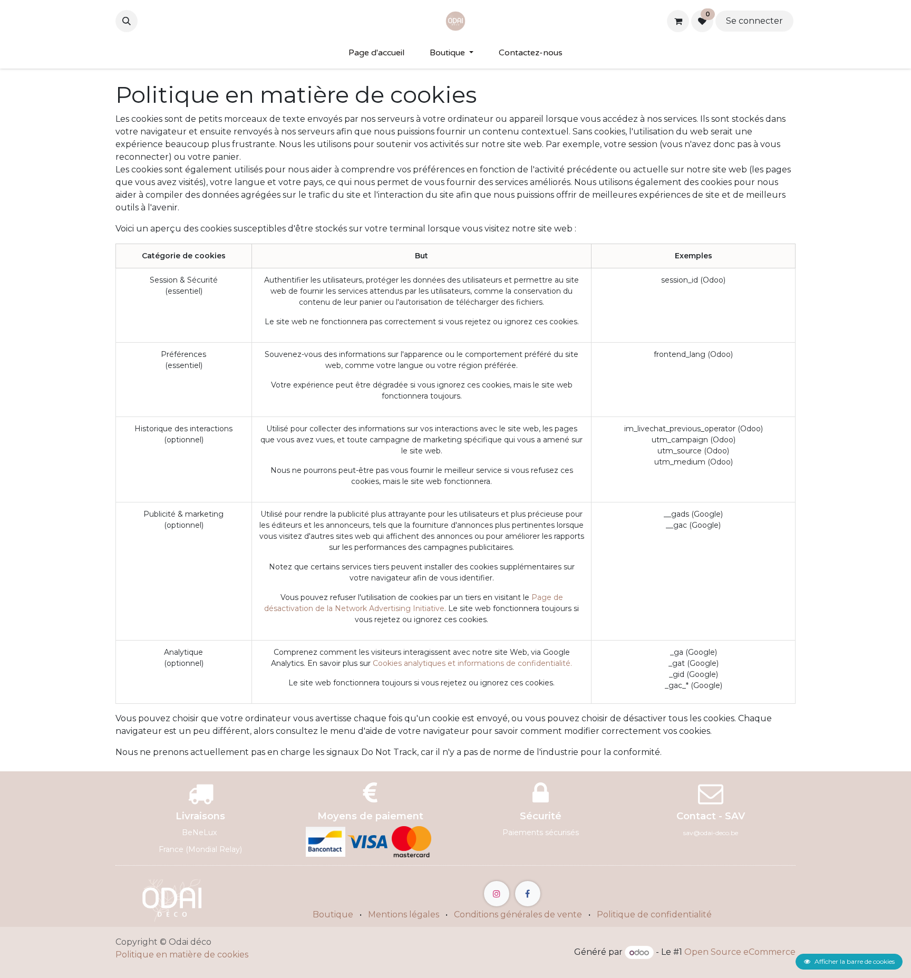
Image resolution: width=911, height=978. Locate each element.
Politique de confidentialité (654, 914)
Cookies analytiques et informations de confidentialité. (472, 663)
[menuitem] (376, 52)
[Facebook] (527, 893)
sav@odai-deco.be (710, 833)
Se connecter (754, 21)
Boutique (333, 914)
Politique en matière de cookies (181, 955)
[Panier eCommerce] (678, 21)
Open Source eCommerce (740, 952)
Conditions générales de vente (518, 914)
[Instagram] (496, 893)
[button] (126, 21)
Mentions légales (403, 914)
